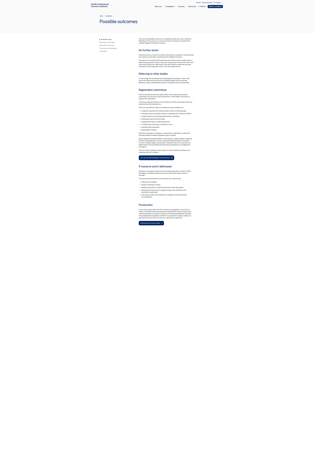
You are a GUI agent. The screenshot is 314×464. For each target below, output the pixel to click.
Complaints (169, 6)
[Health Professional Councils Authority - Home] (100, 5)
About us (158, 6)
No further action (106, 39)
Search (203, 6)
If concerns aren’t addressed (108, 48)
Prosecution (103, 51)
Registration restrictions (106, 45)
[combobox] (219, 2)
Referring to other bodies (107, 42)
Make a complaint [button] (215, 6)
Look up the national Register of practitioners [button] (156, 158)
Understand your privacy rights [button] (150, 223)
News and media (207, 2)
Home (101, 16)
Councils (181, 6)
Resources (192, 6)
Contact (198, 2)
